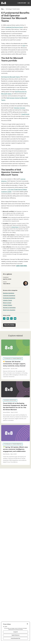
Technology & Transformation (13, 9)
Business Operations (8, 293)
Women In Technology (9, 307)
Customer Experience (9, 295)
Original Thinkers (7, 305)
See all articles (9, 325)
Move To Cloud (7, 302)
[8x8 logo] (4, 3)
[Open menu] (28, 3)
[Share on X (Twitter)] (11, 318)
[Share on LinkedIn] (8, 318)
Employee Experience (9, 297)
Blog (2, 9)
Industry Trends (7, 300)
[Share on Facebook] (4, 318)
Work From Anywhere (9, 310)
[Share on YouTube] (15, 318)
